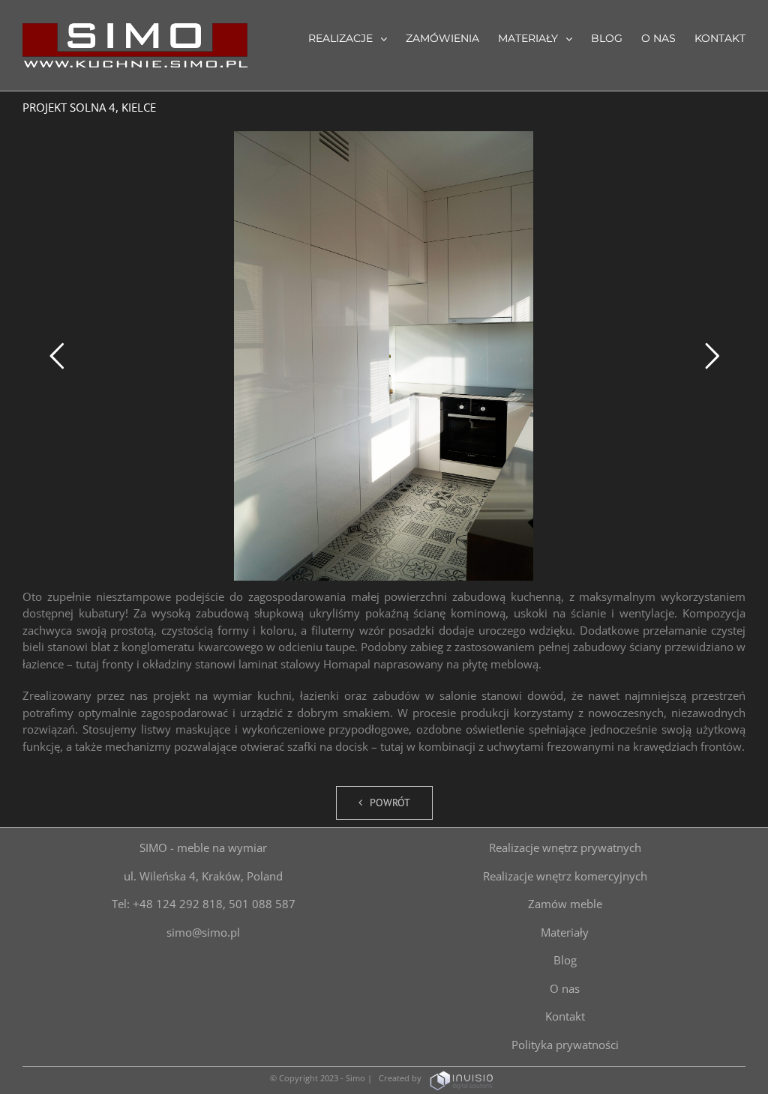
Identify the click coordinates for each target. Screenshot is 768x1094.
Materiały (565, 932)
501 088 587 (262, 903)
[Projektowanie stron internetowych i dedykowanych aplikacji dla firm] (461, 1078)
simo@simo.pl (203, 932)
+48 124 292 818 (178, 903)
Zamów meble (565, 903)
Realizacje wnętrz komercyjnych (565, 875)
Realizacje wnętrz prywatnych (565, 847)
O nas (565, 988)
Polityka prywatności (565, 1044)
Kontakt (565, 1016)
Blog (565, 959)
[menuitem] (357, 37)
